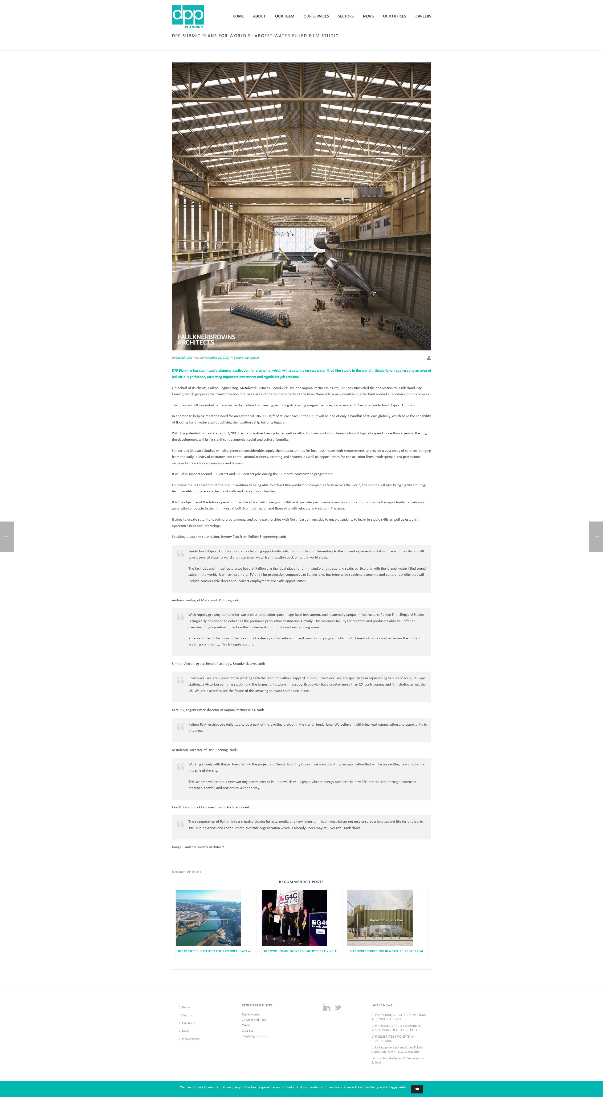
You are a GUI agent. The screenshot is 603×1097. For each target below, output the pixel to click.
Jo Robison (178, 871)
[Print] (429, 358)
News (368, 16)
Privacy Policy (191, 1039)
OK (417, 1089)
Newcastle (252, 358)
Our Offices (394, 16)
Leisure (337, 46)
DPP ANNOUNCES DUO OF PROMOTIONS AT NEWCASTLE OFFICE (398, 1017)
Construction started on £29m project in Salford (397, 1060)
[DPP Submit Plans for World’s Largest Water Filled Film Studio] (301, 206)
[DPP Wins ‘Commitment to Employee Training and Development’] (302, 918)
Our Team (284, 16)
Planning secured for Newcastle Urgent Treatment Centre (389, 951)
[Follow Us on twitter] (338, 1008)
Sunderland (194, 871)
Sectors (346, 16)
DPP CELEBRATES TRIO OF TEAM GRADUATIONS (392, 1039)
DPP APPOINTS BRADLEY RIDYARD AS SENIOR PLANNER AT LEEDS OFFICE (396, 1028)
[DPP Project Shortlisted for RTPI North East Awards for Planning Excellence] (216, 918)
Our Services (316, 16)
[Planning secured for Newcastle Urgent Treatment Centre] (387, 918)
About (259, 16)
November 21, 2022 (216, 358)
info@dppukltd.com (255, 1036)
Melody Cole (184, 358)
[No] (597, 1089)
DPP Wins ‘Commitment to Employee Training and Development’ (303, 951)
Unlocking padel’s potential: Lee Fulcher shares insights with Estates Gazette (397, 1050)
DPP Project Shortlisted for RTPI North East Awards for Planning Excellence (217, 951)
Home (238, 16)
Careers (423, 16)
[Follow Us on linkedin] (326, 1008)
